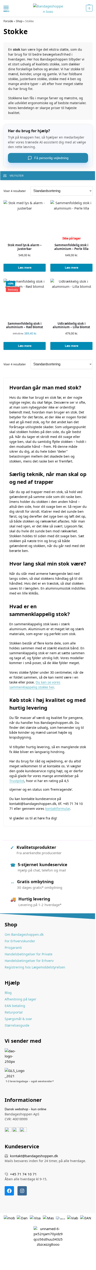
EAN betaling (15, 1005)
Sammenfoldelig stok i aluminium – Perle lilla (71, 247)
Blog (8, 992)
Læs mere (24, 268)
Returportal (14, 1012)
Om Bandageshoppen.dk (24, 934)
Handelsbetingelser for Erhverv (29, 960)
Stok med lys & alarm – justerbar (25, 247)
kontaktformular (57, 808)
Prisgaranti (13, 947)
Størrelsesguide (17, 1025)
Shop (19, 21)
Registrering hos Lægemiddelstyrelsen (35, 967)
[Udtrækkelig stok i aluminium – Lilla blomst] (71, 300)
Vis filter (17, 175)
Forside (8, 21)
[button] (89, 8)
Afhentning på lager (20, 999)
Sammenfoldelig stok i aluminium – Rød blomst (24, 325)
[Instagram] (22, 1190)
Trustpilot (16, 781)
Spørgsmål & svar (18, 1019)
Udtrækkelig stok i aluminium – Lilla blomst (71, 325)
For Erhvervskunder (20, 941)
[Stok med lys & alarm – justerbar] (24, 221)
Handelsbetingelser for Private (28, 954)
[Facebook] (9, 1190)
